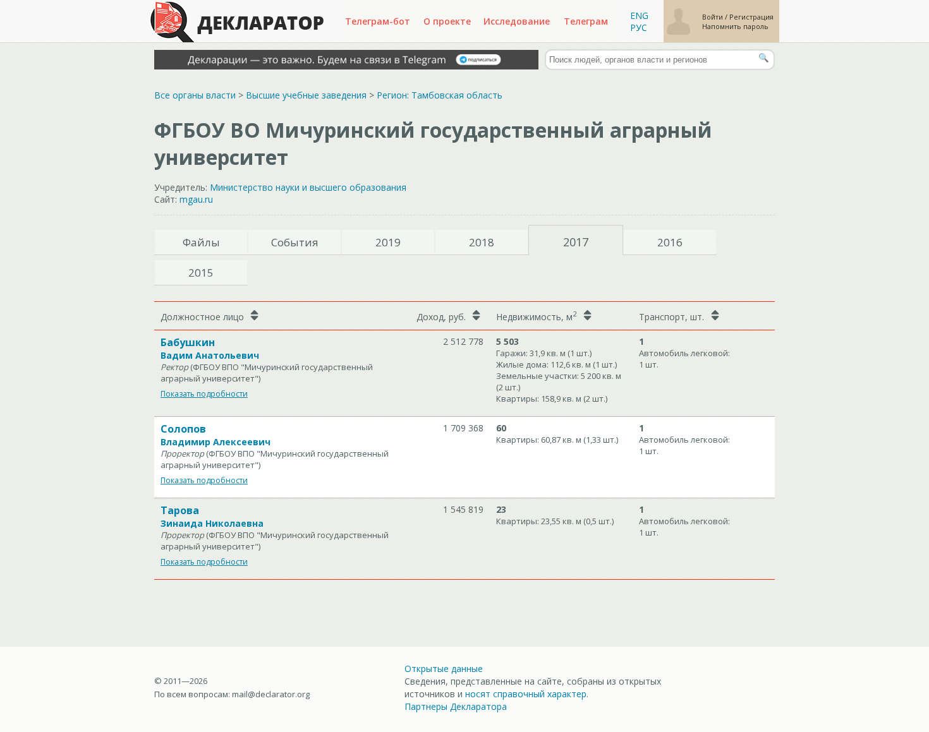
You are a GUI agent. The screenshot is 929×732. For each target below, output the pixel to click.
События (295, 242)
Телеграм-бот (377, 21)
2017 (575, 241)
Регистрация (751, 16)
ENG (639, 15)
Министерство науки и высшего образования (308, 187)
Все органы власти (195, 95)
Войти (713, 16)
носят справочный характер (525, 694)
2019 (388, 242)
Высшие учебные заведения (306, 95)
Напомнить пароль (735, 26)
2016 (670, 242)
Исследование (516, 21)
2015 (201, 272)
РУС (638, 27)
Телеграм (586, 21)
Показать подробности (204, 393)
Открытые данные (443, 669)
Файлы (201, 242)
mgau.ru (196, 199)
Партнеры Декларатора (455, 706)
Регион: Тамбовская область (439, 95)
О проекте (447, 21)
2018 (481, 242)
